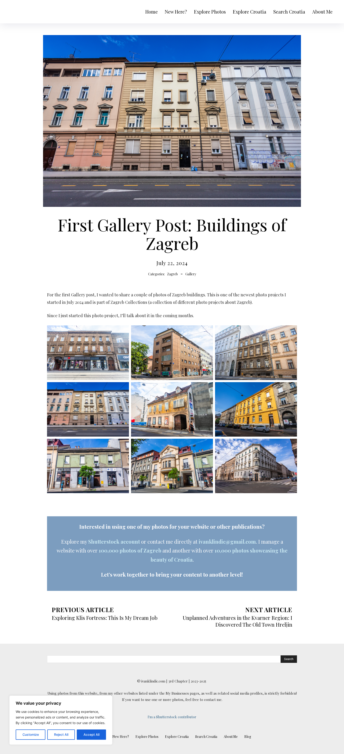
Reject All (61, 734)
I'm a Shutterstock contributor (172, 717)
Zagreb (172, 274)
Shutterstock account (114, 541)
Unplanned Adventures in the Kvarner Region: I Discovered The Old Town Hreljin (237, 621)
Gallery (190, 274)
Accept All (91, 734)
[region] (60, 720)
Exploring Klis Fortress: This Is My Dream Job (104, 617)
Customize (30, 734)
